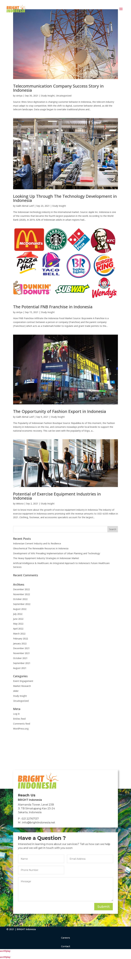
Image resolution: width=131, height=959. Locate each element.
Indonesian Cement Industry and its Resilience (37, 543)
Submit (103, 907)
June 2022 (18, 618)
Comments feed (21, 723)
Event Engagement (23, 681)
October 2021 (20, 658)
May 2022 (18, 623)
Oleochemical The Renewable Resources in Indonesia (40, 548)
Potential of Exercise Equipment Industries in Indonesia (57, 496)
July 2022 (17, 613)
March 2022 (19, 633)
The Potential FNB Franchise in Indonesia (52, 307)
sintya (19, 95)
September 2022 (21, 604)
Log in (16, 713)
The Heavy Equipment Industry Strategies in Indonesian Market (46, 558)
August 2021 (19, 668)
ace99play (5, 950)
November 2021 (21, 653)
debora (19, 503)
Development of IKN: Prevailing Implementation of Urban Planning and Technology (56, 553)
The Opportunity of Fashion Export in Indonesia (59, 411)
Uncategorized (63, 95)
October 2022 (20, 599)
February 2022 (20, 638)
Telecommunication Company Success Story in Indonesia (58, 88)
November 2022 (21, 594)
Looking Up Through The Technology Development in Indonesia (65, 198)
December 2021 (21, 648)
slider (16, 690)
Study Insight (48, 95)
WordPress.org (21, 728)
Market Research (22, 685)
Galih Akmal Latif (25, 205)
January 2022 (20, 643)
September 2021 (21, 663)
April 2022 (18, 628)
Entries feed (19, 718)
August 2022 (19, 608)
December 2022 (21, 589)
